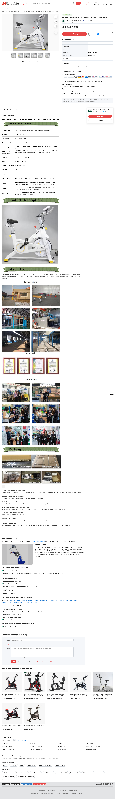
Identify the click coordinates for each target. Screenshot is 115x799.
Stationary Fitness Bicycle (45, 765)
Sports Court (89, 743)
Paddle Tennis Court (19, 602)
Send (13, 661)
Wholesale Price (66, 788)
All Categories (7, 8)
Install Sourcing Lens (41, 784)
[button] (73, 3)
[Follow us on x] (103, 784)
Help (85, 8)
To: (9, 644)
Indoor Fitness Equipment (61, 600)
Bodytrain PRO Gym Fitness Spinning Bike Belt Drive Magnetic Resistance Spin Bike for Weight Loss (34, 727)
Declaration (74, 793)
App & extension (94, 8)
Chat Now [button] (102, 34)
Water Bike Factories (8, 772)
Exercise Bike (43, 11)
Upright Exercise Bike (60, 765)
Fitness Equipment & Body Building (30, 11)
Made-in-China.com (51, 790)
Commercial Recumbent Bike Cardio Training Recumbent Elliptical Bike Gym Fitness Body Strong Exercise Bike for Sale (57, 695)
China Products (33, 788)
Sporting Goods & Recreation (13, 11)
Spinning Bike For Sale (61, 772)
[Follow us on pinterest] (110, 784)
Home (3, 11)
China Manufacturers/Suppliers (45, 788)
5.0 (95, 111)
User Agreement (66, 793)
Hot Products (26, 788)
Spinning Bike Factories (21, 772)
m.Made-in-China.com (61, 790)
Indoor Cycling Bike (53, 11)
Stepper (22, 765)
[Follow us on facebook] (101, 784)
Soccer (59, 743)
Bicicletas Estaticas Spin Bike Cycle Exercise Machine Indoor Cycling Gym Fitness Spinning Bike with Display (79, 695)
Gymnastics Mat (50, 600)
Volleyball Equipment (91, 749)
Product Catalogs (23, 740)
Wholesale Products (57, 788)
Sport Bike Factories (35, 772)
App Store (5, 784)
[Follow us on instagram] (106, 784)
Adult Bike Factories (48, 772)
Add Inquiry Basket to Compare (30, 61)
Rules (112, 8)
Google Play (15, 784)
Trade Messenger (26, 784)
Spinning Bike (28, 602)
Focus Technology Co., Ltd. (46, 793)
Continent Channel (76, 788)
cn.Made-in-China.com (72, 790)
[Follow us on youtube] (108, 784)
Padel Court (11, 602)
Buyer (77, 8)
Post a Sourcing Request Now (45, 661)
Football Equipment (15, 600)
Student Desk (5, 743)
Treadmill (35, 602)
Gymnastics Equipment (39, 600)
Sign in (111, 4)
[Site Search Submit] (78, 3)
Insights (90, 788)
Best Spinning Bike (74, 772)
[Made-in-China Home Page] (10, 3)
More (3, 779)
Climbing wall (33, 743)
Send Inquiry (74, 34)
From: (8, 640)
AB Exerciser (13, 765)
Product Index (84, 788)
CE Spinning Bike (87, 772)
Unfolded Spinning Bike (8, 776)
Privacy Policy (81, 793)
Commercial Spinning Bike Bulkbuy (25, 776)
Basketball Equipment (27, 600)
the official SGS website (38, 541)
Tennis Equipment (62, 749)
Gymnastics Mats (62, 746)
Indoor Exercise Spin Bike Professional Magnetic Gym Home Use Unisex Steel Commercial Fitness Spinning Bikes (33, 695)
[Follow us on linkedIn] (112, 784)
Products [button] (26, 3)
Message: (8, 648)
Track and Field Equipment (36, 749)
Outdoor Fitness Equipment (92, 746)
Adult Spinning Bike (98, 772)
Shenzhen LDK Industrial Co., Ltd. (74, 20)
